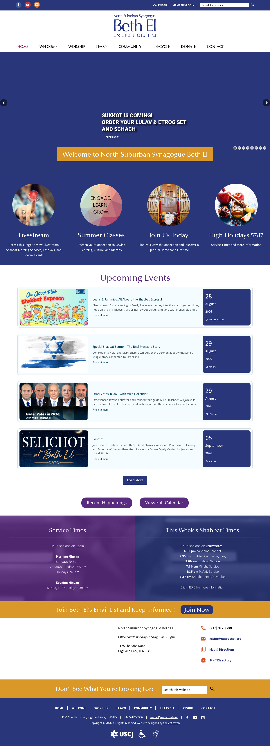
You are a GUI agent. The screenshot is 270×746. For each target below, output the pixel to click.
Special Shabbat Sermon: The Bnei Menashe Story (126, 346)
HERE (191, 587)
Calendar (160, 5)
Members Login (184, 5)
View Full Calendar (164, 502)
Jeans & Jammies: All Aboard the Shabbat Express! (127, 299)
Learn (101, 46)
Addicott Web (171, 723)
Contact (215, 46)
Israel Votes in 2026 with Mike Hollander (120, 394)
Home (22, 46)
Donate (188, 46)
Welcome (48, 46)
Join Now (197, 609)
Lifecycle (161, 46)
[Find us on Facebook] (18, 4)
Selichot (98, 439)
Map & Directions (221, 649)
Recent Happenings (107, 502)
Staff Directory (220, 660)
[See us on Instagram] (37, 4)
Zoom (80, 546)
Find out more (101, 315)
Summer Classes (101, 235)
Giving (188, 708)
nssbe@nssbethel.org (225, 638)
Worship (76, 46)
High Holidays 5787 (236, 235)
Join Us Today (168, 235)
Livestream (34, 235)
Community (129, 46)
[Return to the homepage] (135, 25)
